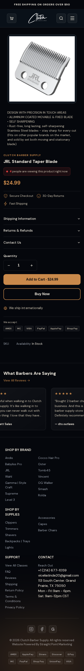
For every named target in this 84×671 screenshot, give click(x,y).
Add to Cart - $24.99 (42, 279)
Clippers (11, 522)
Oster (42, 464)
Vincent (43, 476)
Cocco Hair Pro (48, 458)
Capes (42, 524)
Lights (9, 547)
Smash (43, 489)
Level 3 (10, 500)
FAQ (8, 572)
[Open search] (61, 18)
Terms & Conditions (13, 599)
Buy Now (42, 294)
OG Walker (45, 483)
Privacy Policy (15, 607)
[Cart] (11, 18)
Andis (9, 458)
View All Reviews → (16, 380)
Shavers (10, 535)
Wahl (8, 476)
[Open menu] (72, 18)
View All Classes (16, 565)
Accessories (46, 518)
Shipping (11, 584)
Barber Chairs (47, 530)
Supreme (11, 493)
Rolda (42, 495)
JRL (7, 470)
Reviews (10, 578)
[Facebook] (42, 629)
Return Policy (14, 590)
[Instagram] (31, 629)
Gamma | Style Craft (15, 485)
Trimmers (11, 529)
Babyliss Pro (13, 464)
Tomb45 (44, 470)
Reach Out (45, 565)
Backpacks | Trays (17, 541)
